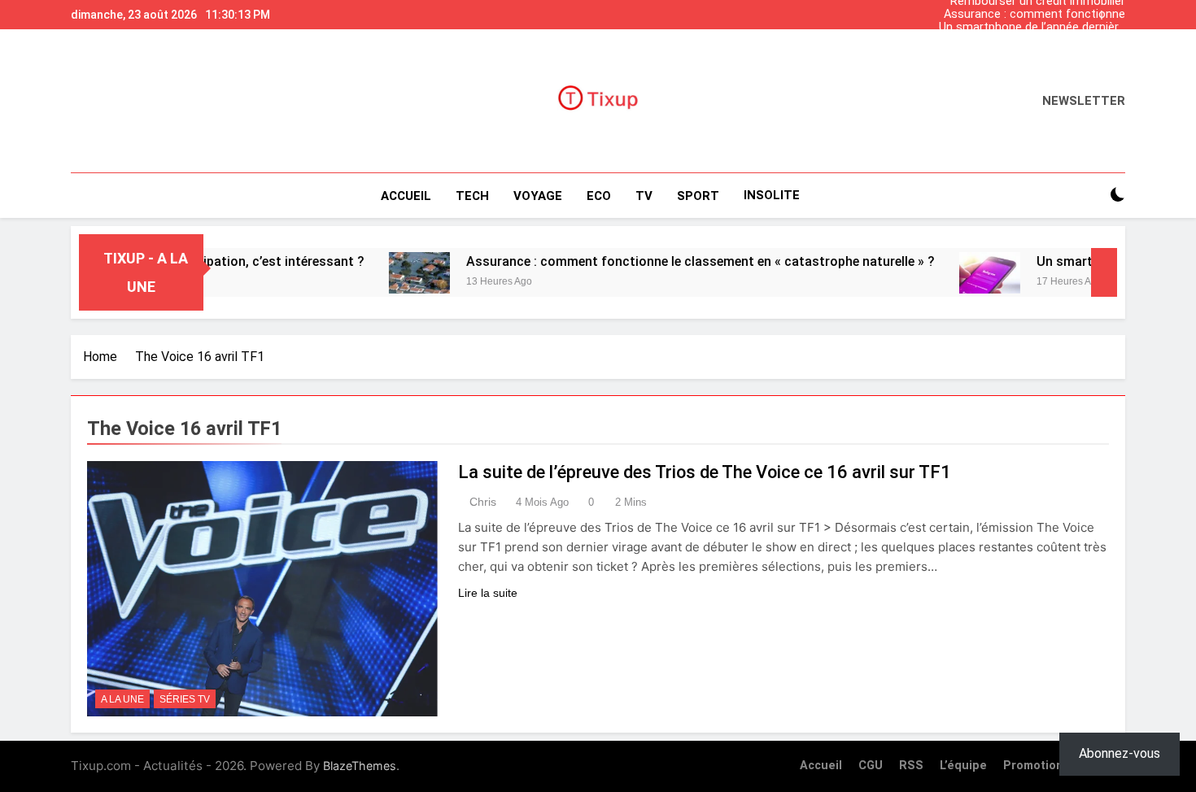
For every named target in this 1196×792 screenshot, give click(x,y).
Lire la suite (487, 592)
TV (644, 196)
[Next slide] (1117, 10)
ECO (599, 196)
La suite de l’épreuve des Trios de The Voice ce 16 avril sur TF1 (704, 472)
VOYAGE (537, 196)
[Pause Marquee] (1104, 272)
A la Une (122, 699)
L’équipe (963, 765)
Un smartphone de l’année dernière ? (1032, 27)
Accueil (406, 196)
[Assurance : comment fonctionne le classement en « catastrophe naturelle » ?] (391, 273)
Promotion (1033, 765)
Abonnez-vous (1119, 753)
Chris (482, 501)
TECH (472, 196)
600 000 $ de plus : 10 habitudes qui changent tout (1039, 40)
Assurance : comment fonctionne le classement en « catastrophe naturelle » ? (1034, 14)
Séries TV (184, 699)
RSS (911, 765)
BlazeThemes (359, 765)
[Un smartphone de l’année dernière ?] (962, 273)
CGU (870, 765)
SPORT (698, 196)
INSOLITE (772, 195)
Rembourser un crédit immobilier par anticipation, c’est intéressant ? (1034, 53)
